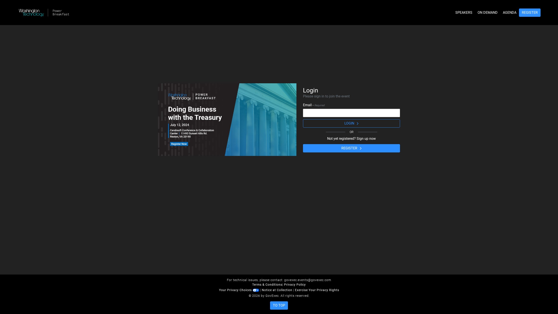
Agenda (509, 12)
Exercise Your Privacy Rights (317, 290)
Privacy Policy (295, 284)
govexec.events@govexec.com (307, 280)
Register (530, 12)
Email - (314, 105)
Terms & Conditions (267, 284)
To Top (279, 305)
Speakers (463, 12)
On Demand (488, 12)
